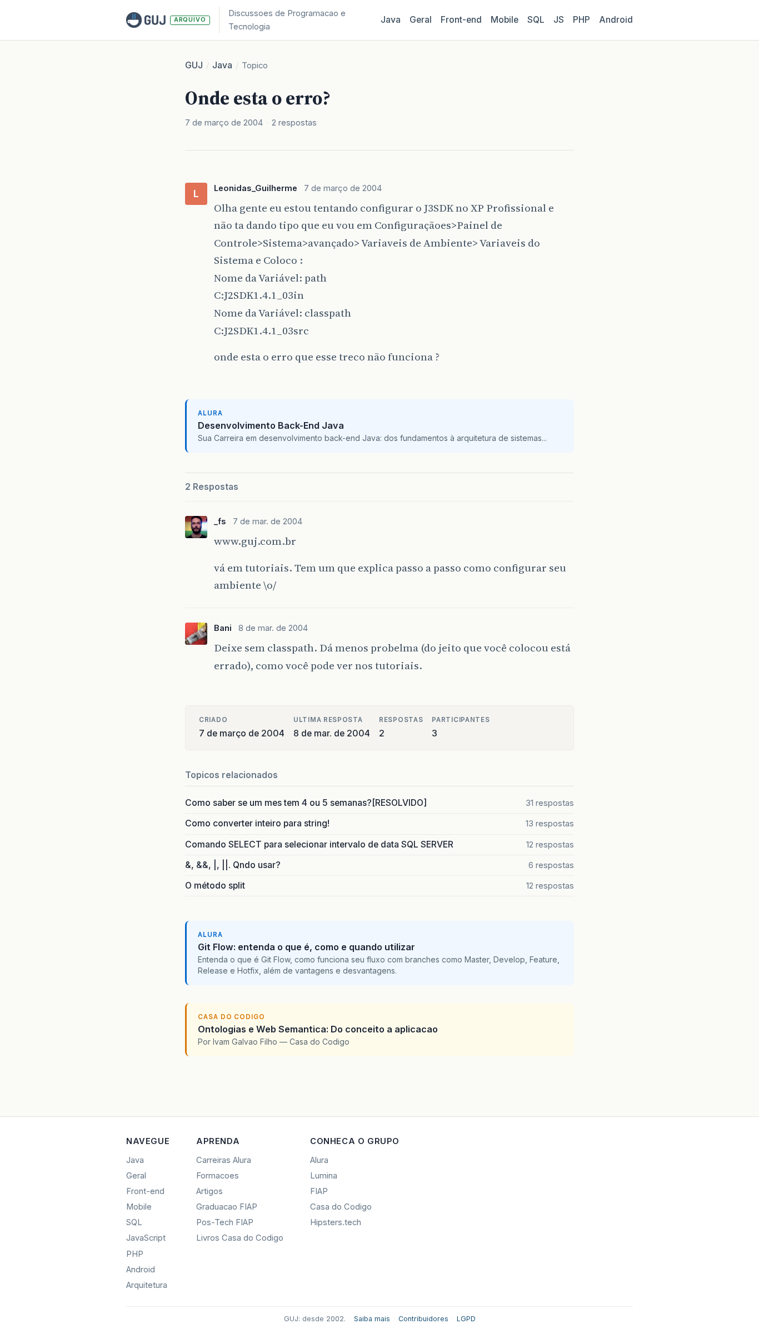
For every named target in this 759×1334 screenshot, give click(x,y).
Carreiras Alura (223, 1160)
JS (558, 19)
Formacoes (217, 1176)
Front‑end (461, 19)
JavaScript (146, 1238)
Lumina (323, 1176)
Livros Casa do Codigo (239, 1238)
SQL (536, 19)
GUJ (194, 65)
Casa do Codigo (341, 1207)
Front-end (145, 1191)
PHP (581, 19)
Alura (319, 1160)
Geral (421, 19)
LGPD (466, 1319)
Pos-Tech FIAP (224, 1222)
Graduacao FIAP (226, 1207)
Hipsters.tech (335, 1222)
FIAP (319, 1191)
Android (616, 19)
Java (391, 19)
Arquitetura (146, 1285)
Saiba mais (372, 1319)
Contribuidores (423, 1319)
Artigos (209, 1191)
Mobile (504, 19)
